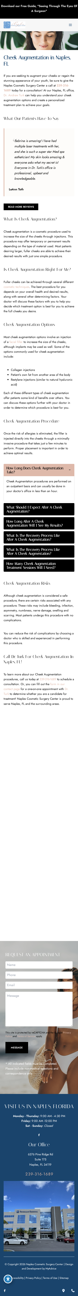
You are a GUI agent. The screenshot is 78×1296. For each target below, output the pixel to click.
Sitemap (64, 1278)
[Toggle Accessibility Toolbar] (8, 1279)
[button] (21, 207)
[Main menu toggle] (70, 25)
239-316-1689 (48, 679)
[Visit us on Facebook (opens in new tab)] (39, 1135)
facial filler (16, 342)
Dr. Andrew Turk (14, 95)
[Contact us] (73, 1290)
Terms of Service (26, 1036)
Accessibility (17, 1278)
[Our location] (63, 1290)
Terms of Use (50, 1278)
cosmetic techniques (16, 287)
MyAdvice (51, 1268)
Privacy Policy (33, 1278)
